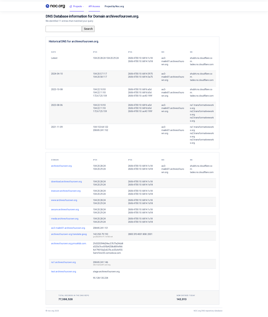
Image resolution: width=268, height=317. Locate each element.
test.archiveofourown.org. (63, 271)
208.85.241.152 (100, 130)
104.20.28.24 (99, 166)
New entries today (186, 296)
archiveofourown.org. (61, 166)
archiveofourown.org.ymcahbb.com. (69, 243)
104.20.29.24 (99, 169)
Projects (77, 6)
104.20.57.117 (100, 73)
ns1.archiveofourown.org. (63, 262)
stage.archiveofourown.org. (106, 271)
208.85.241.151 (100, 228)
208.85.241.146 (100, 262)
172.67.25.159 (100, 95)
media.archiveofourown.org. (65, 218)
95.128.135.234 (100, 278)
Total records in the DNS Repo (73, 296)
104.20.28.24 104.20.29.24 (106, 58)
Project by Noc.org (114, 6)
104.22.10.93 (99, 89)
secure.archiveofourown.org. (65, 209)
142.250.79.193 (100, 234)
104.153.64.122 (100, 127)
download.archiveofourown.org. (66, 181)
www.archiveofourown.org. (64, 200)
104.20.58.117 (100, 77)
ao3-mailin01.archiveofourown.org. (68, 228)
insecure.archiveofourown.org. (66, 191)
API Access (94, 6)
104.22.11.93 (99, 92)
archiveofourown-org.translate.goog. (69, 234)
